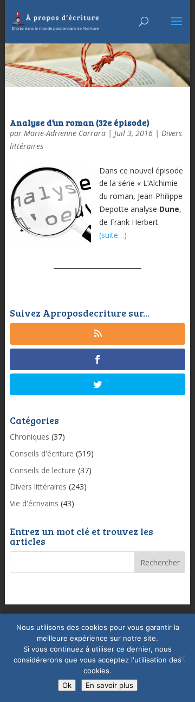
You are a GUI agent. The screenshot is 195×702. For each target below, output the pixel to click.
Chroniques (29, 436)
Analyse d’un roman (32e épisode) (80, 122)
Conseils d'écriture (42, 453)
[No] (181, 658)
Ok (67, 685)
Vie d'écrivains (34, 503)
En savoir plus (109, 685)
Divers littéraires (38, 486)
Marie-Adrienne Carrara (65, 133)
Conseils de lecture (43, 470)
